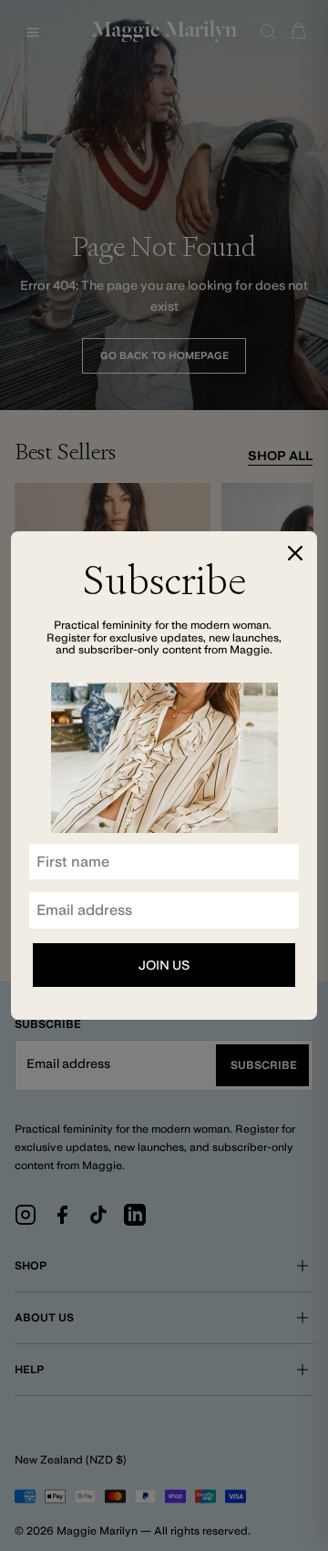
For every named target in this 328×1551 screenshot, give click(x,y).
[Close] (295, 553)
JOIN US (164, 965)
